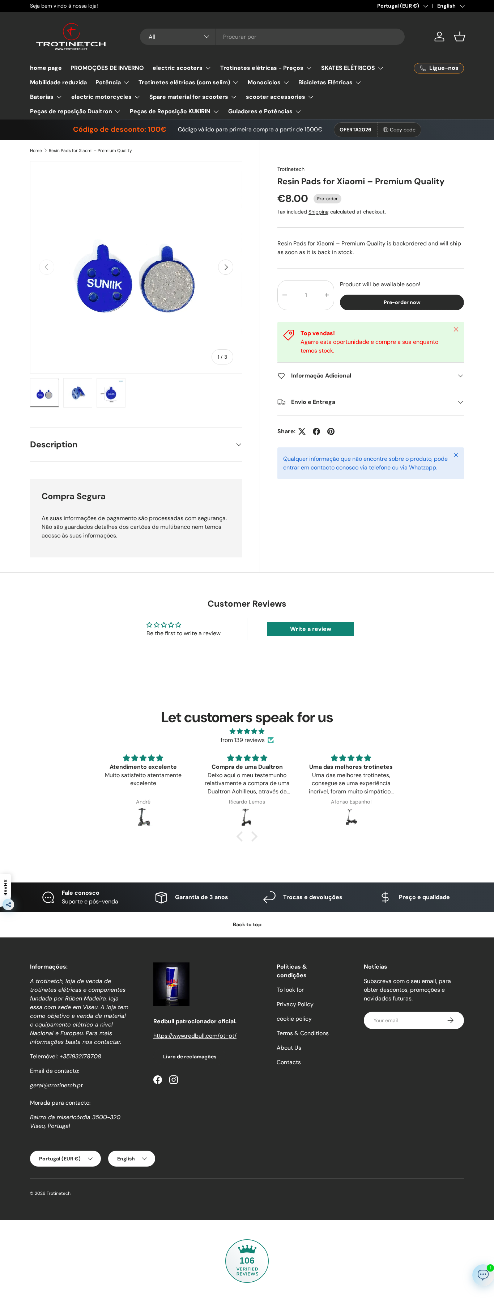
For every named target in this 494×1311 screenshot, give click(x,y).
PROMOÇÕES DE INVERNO (107, 68)
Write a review (310, 629)
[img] (247, 731)
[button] (460, 37)
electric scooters (178, 68)
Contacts (289, 1062)
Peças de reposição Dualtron (71, 111)
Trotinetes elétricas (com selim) (184, 82)
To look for (290, 990)
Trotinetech (291, 169)
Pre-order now (402, 302)
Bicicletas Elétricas (325, 82)
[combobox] (272, 37)
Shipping (318, 211)
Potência (108, 82)
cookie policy (294, 1019)
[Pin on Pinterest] (331, 431)
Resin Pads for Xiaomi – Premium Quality (90, 150)
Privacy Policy (295, 1004)
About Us (289, 1047)
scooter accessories (275, 97)
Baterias (42, 97)
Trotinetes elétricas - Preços (261, 68)
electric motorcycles (101, 97)
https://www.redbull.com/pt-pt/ (195, 1036)
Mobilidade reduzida (58, 82)
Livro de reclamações (189, 1056)
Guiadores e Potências (260, 111)
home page (46, 68)
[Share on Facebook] (316, 431)
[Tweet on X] (302, 431)
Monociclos (264, 82)
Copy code (403, 129)
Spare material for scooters (188, 97)
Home (36, 150)
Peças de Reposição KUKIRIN (170, 111)
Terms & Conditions (303, 1033)
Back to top (247, 924)
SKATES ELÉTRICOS (348, 68)
